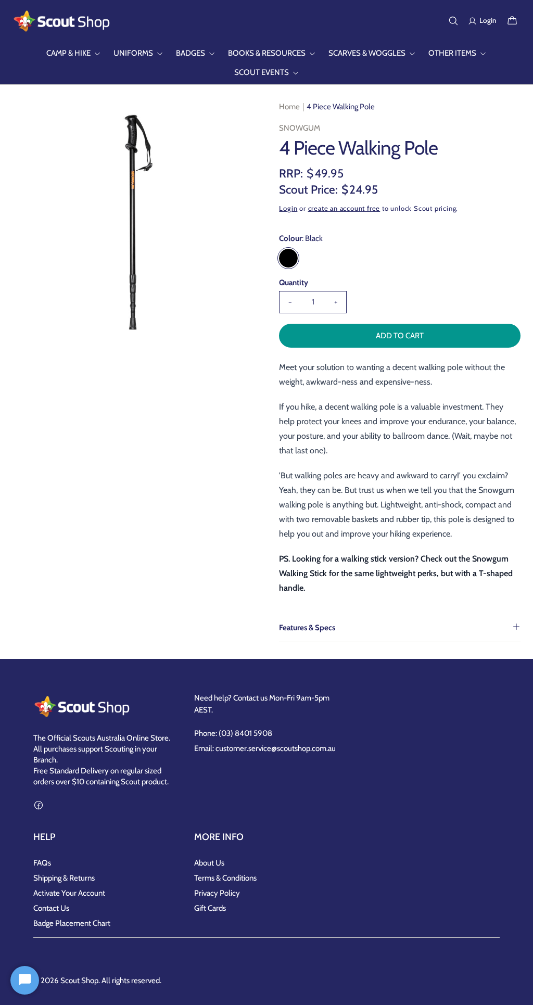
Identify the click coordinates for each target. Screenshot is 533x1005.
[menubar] (266, 63)
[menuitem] (73, 53)
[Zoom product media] (236, 120)
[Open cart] (512, 20)
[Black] (288, 258)
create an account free (344, 208)
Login (288, 208)
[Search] (453, 20)
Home (289, 106)
